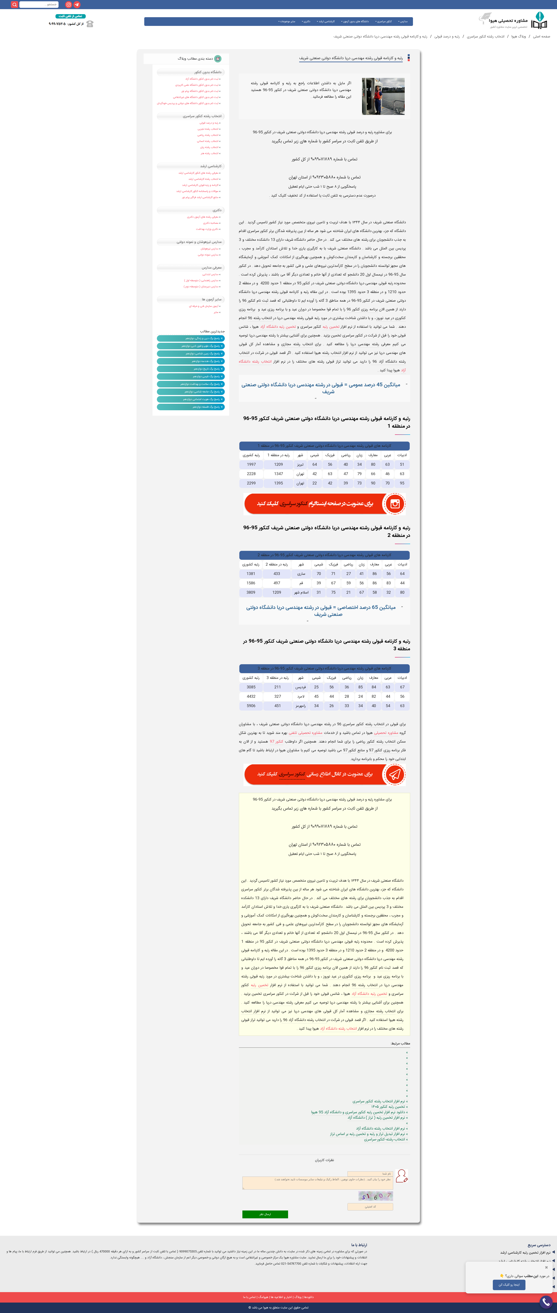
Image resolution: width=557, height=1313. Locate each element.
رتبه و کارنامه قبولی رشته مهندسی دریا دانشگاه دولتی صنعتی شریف (380, 37)
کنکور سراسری (384, 21)
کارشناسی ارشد (326, 21)
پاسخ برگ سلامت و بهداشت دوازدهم (200, 384)
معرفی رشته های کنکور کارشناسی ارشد (198, 173)
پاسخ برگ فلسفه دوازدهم (206, 407)
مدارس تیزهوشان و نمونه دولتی (199, 242)
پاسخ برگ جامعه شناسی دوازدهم (202, 392)
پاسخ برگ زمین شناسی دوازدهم (203, 353)
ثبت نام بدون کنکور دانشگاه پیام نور (199, 91)
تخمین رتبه (331, 327)
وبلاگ (298, 1297)
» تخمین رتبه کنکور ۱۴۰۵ (389, 1107)
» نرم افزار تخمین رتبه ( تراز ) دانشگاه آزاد (377, 1118)
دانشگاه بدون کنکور (208, 72)
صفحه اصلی (541, 37)
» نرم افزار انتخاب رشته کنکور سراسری (380, 1101)
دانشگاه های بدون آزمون (355, 21)
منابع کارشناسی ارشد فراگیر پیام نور (200, 197)
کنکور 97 (277, 742)
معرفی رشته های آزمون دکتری (202, 217)
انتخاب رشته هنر (209, 153)
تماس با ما (249, 1297)
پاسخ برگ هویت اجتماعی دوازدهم (201, 399)
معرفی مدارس (211, 268)
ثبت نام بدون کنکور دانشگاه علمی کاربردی (196, 85)
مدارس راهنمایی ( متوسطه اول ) (201, 280)
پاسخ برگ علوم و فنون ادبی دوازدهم (201, 346)
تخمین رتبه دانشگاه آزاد (278, 327)
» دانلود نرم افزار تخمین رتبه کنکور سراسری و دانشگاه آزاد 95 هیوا (359, 1112)
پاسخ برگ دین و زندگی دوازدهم (203, 338)
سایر (216, 312)
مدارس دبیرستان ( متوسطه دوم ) (201, 286)
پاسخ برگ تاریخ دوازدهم (207, 369)
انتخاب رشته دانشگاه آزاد (338, 1029)
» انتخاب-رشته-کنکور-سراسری (386, 1139)
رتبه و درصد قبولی (446, 37)
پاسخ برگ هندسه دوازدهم (206, 361)
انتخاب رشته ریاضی (207, 135)
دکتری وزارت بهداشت (207, 229)
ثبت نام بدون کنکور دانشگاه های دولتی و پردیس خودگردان (187, 103)
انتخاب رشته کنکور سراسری (485, 37)
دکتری (306, 21)
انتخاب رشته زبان (209, 147)
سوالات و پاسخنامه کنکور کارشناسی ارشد (197, 191)
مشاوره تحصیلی (386, 733)
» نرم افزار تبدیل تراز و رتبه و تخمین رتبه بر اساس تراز (369, 1134)
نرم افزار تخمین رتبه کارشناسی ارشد (525, 1253)
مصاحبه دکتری (210, 223)
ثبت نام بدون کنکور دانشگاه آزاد (201, 79)
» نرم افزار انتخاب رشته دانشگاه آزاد (382, 1129)
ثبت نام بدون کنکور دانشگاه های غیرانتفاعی (195, 97)
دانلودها (309, 1297)
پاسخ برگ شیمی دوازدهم (206, 376)
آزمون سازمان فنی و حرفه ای (203, 306)
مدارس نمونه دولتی (208, 255)
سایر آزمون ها (211, 300)
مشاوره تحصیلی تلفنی (306, 733)
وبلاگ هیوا (518, 37)
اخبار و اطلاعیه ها (281, 1297)
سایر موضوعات (287, 21)
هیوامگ (263, 1297)
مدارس (403, 21)
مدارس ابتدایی (210, 274)
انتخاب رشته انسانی (207, 141)
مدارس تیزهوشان (209, 249)
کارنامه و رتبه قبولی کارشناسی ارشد (200, 185)
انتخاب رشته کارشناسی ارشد (203, 179)
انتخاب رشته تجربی (208, 129)
